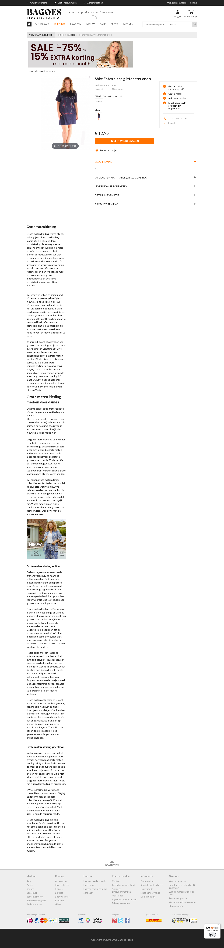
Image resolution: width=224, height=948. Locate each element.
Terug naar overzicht (40, 35)
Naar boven (112, 865)
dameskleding (148, 896)
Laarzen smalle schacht (95, 889)
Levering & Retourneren (111, 186)
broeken (59, 900)
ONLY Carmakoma (37, 789)
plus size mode (43, 432)
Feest (114, 24)
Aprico (30, 885)
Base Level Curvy (35, 896)
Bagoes (30, 889)
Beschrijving (104, 161)
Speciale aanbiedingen (152, 885)
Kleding (59, 24)
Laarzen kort (89, 885)
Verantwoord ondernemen (182, 902)
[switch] (212, 935)
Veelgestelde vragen (177, 2)
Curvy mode (147, 889)
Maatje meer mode (150, 892)
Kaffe (39, 425)
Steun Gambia (176, 906)
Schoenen (88, 892)
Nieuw (90, 24)
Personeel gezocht (178, 898)
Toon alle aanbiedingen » (41, 70)
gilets (58, 904)
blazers (58, 889)
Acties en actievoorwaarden (121, 890)
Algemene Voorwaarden (124, 899)
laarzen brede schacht (94, 881)
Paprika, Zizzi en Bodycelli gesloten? (182, 886)
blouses (59, 892)
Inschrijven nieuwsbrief (123, 885)
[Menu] (218, 925)
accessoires (61, 881)
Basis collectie (62, 885)
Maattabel (117, 895)
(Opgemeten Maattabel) (112, 96)
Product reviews (106, 204)
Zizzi (29, 390)
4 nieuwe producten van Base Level (91, 12)
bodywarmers (62, 896)
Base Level (32, 892)
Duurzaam (42, 24)
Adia (29, 881)
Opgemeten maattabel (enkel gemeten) (121, 177)
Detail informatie (107, 195)
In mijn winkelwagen (124, 140)
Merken (128, 24)
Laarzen (75, 24)
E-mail (171, 123)
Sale (103, 24)
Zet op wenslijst (108, 150)
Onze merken (147, 881)
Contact (193, 2)
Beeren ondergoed (36, 900)
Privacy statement (121, 903)
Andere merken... (35, 904)
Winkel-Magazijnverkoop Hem (181, 893)
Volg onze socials (177, 881)
